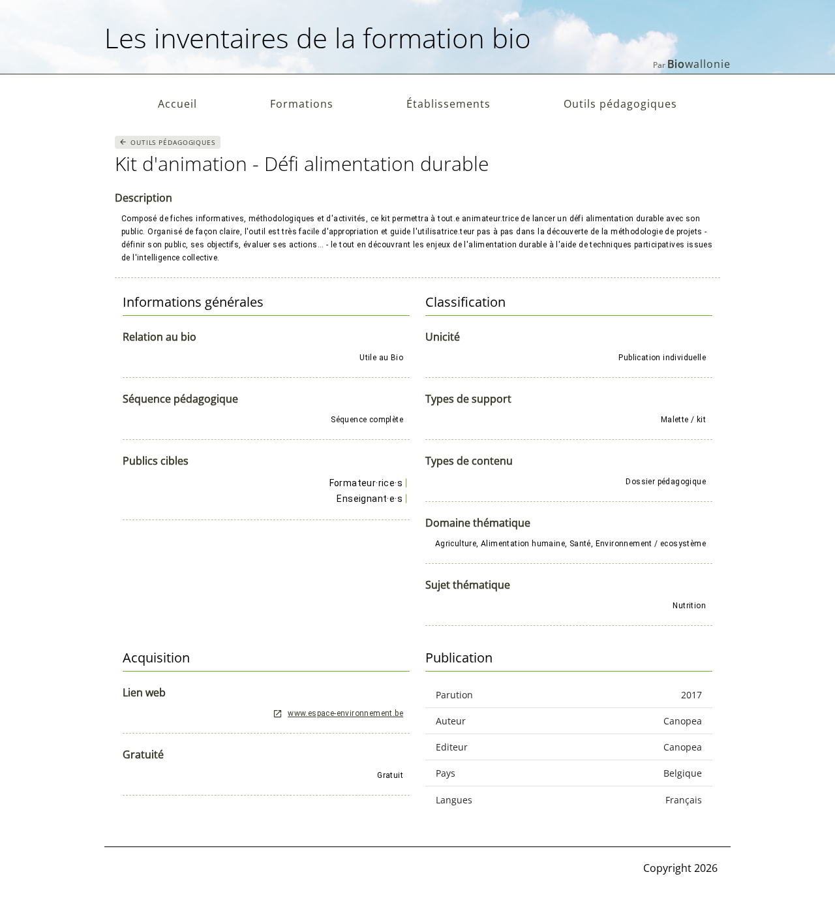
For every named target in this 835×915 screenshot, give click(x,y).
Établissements (448, 104)
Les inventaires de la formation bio (317, 37)
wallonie (699, 64)
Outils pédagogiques (620, 104)
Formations (301, 104)
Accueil (177, 104)
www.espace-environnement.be (345, 713)
